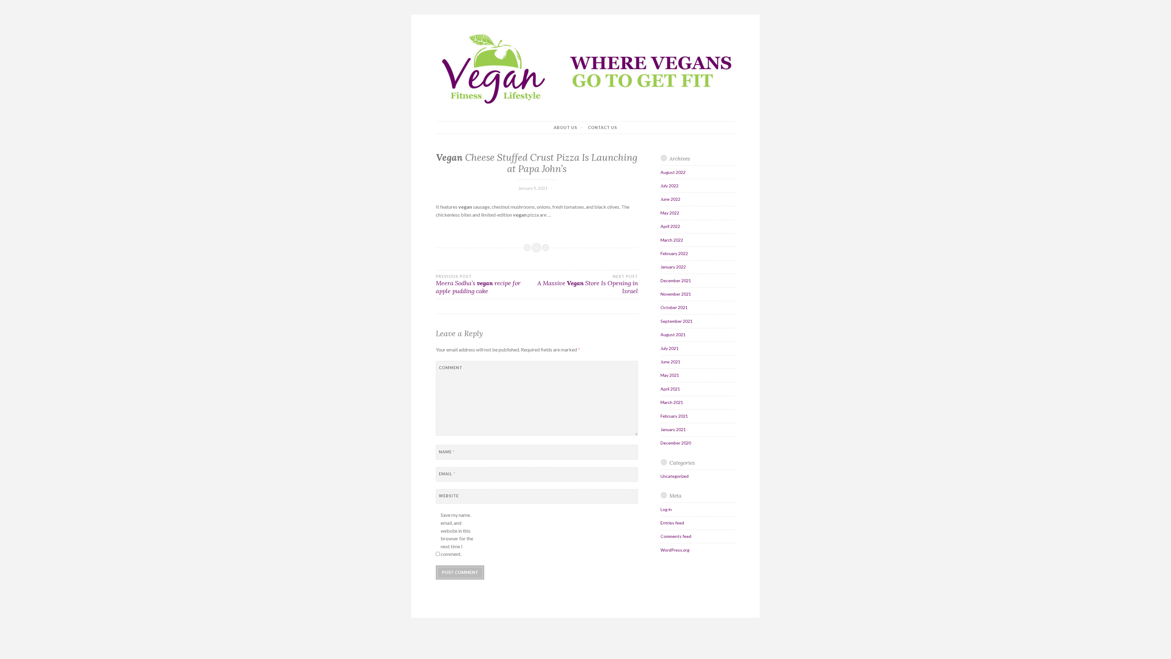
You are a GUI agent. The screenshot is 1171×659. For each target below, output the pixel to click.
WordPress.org (675, 550)
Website (449, 495)
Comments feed (676, 536)
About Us (565, 127)
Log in (666, 509)
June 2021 (670, 361)
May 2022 (670, 212)
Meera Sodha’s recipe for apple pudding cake (478, 284)
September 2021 (677, 321)
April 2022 (670, 226)
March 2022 (672, 240)
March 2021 (672, 402)
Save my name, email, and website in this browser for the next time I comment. (457, 534)
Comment (450, 367)
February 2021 (674, 416)
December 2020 (676, 442)
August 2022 (673, 172)
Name (447, 451)
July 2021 (670, 348)
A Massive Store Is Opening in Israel (587, 284)
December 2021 (676, 280)
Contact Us (602, 127)
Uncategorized (675, 476)
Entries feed (672, 522)
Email (447, 473)
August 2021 (673, 334)
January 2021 (673, 429)
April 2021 (670, 388)
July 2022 (670, 185)
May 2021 (670, 375)
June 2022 (670, 199)
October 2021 (674, 307)
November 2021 (676, 294)
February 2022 (674, 253)
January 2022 (673, 266)
